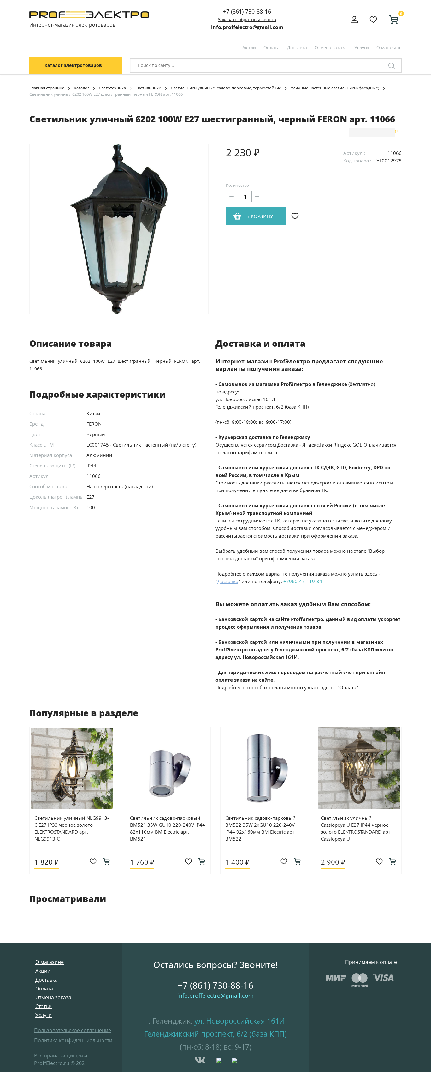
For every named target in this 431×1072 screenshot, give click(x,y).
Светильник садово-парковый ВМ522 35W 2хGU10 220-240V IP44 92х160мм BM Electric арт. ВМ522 (260, 828)
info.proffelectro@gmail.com (247, 27)
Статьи (43, 1006)
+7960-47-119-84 (302, 581)
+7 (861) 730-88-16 (247, 11)
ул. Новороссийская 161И (239, 1021)
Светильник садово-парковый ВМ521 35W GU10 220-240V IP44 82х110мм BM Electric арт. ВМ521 (167, 828)
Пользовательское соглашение (72, 1030)
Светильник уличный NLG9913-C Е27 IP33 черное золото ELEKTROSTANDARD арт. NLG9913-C (71, 828)
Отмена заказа (331, 48)
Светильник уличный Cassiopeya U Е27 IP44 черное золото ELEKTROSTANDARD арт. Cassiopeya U (356, 828)
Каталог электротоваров (73, 65)
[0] (391, 19)
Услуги (361, 48)
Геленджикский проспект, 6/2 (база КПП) (215, 1034)
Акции (249, 48)
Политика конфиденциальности (73, 1040)
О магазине (389, 48)
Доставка (297, 48)
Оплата (271, 48)
